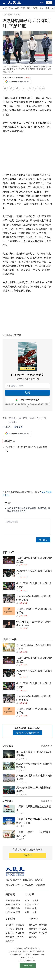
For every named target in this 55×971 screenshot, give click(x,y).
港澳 (18, 904)
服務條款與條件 (38, 404)
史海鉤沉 (10, 933)
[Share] (17, 565)
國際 (29, 8)
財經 (13, 908)
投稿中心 (19, 885)
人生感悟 (10, 929)
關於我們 (17, 880)
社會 (13, 912)
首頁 (5, 8)
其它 (34, 912)
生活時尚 (43, 929)
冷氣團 (12, 418)
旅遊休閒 (33, 937)
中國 (17, 8)
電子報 (9, 880)
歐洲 (34, 908)
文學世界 (20, 929)
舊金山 (35, 900)
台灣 (41, 8)
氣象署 (12, 422)
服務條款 (39, 880)
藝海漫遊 (10, 941)
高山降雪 (23, 418)
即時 (11, 8)
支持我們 (27, 855)
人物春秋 (20, 933)
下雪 (44, 418)
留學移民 (43, 925)
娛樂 (18, 908)
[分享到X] (17, 89)
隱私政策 (10, 885)
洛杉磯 (28, 904)
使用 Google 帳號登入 (29, 400)
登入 (49, 3)
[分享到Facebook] (5, 89)
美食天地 (43, 933)
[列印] (29, 89)
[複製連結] (23, 88)
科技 (8, 908)
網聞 (18, 912)
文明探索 (20, 925)
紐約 (27, 900)
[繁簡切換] (42, 89)
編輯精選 (18, 427)
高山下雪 (34, 418)
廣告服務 (29, 885)
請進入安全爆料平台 (27, 732)
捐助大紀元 (40, 885)
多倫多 (35, 904)
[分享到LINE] (11, 89)
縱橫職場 (33, 933)
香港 (48, 8)
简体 (41, 3)
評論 (35, 8)
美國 (23, 8)
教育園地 (10, 937)
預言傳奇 (20, 937)
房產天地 (33, 925)
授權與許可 (28, 880)
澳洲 (27, 912)
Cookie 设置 (27, 966)
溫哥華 (28, 908)
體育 (8, 912)
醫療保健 (33, 929)
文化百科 (10, 925)
